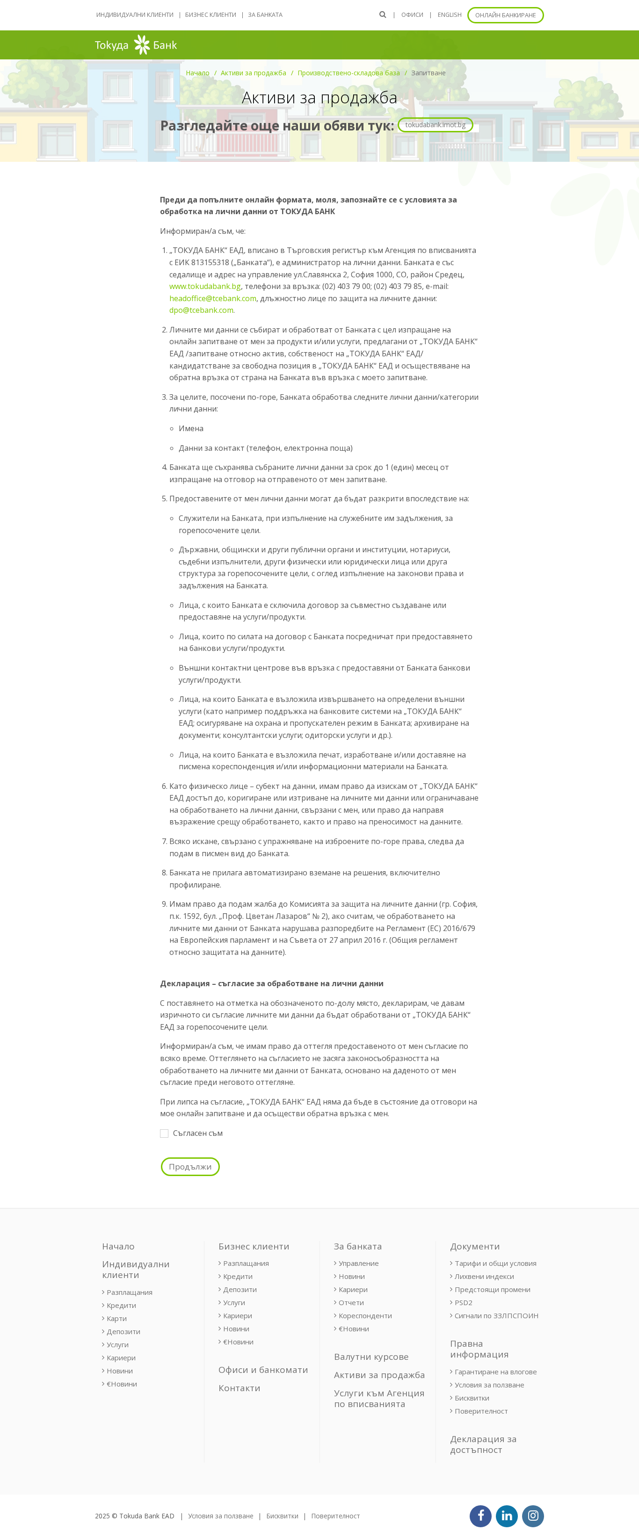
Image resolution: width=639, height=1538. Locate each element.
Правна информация (479, 1348)
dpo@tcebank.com (201, 310)
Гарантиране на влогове (496, 1371)
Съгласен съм (198, 1133)
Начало (198, 72)
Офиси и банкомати (263, 1370)
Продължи (190, 1166)
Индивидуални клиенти (135, 15)
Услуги (118, 1344)
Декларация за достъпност (483, 1444)
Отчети (351, 1302)
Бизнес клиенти (210, 15)
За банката (265, 15)
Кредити (121, 1305)
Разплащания (129, 1292)
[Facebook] (481, 1516)
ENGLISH (450, 15)
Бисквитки (472, 1397)
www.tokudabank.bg (205, 286)
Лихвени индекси (484, 1276)
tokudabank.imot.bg (435, 124)
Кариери (121, 1357)
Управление (359, 1263)
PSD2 (463, 1302)
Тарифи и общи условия (496, 1263)
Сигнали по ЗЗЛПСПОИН (497, 1315)
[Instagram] (533, 1516)
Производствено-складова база (349, 72)
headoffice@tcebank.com (212, 298)
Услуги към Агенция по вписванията (379, 1398)
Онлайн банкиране (505, 15)
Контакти (239, 1388)
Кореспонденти (365, 1315)
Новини (120, 1370)
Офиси (412, 15)
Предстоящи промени (492, 1289)
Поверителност (481, 1410)
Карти (117, 1318)
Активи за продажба (253, 72)
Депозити (123, 1331)
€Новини (122, 1383)
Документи (475, 1246)
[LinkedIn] (507, 1516)
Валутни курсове (371, 1356)
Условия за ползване (489, 1384)
